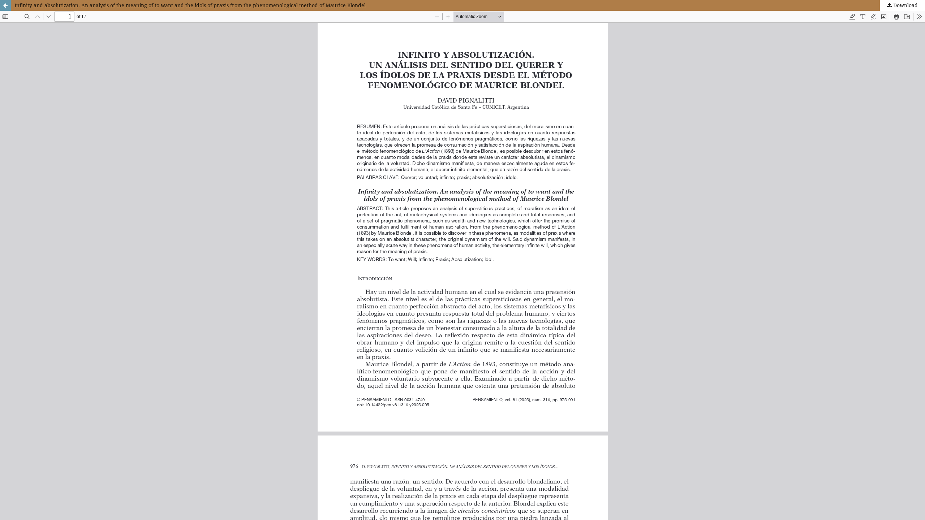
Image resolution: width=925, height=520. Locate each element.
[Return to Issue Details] (5, 5)
